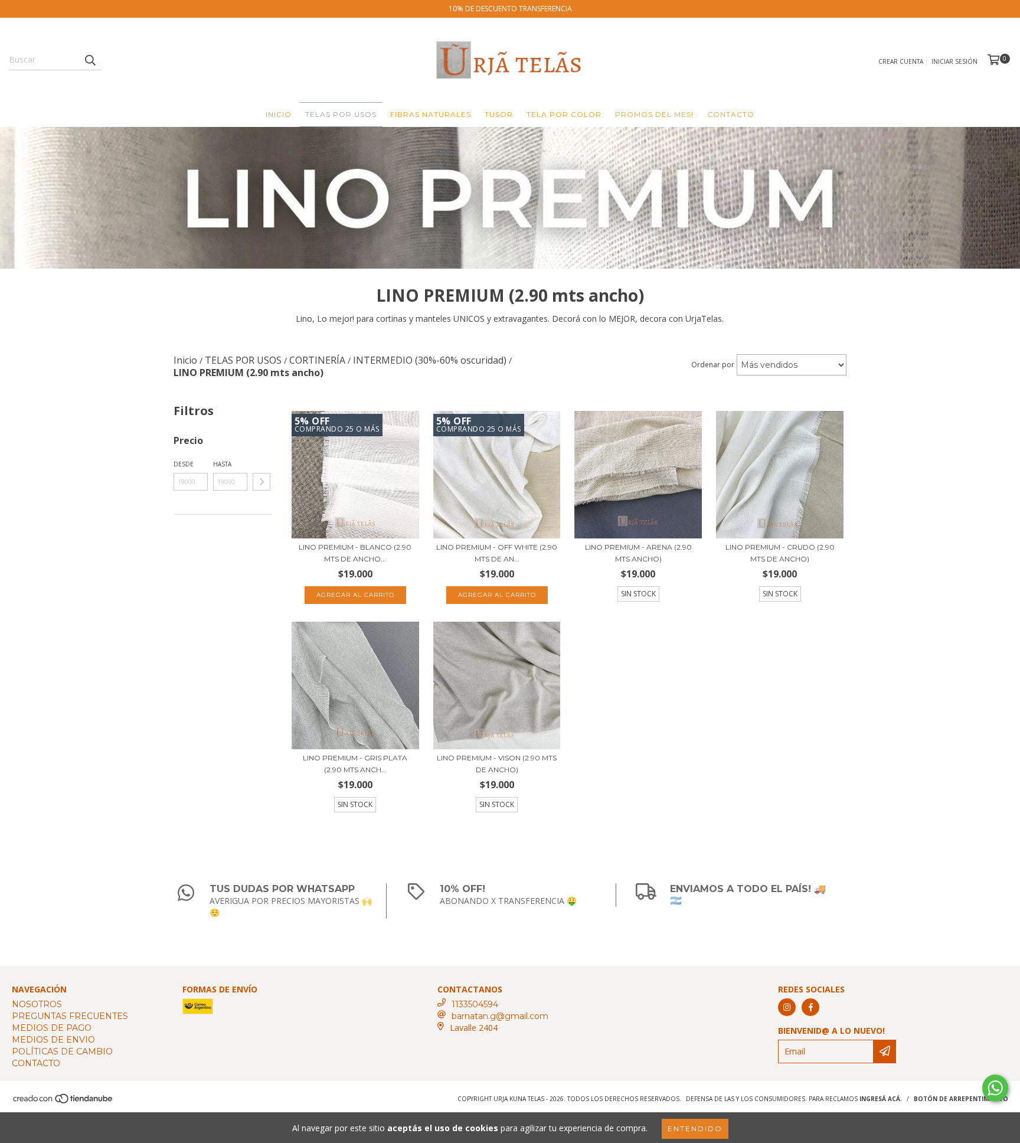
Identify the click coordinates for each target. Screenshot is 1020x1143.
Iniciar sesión (954, 61)
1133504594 (475, 1004)
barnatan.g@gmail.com (500, 1016)
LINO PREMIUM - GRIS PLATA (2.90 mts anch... (355, 763)
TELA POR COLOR (564, 114)
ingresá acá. (880, 1099)
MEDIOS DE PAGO (51, 1028)
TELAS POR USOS (341, 114)
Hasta (222, 464)
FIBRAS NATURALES (430, 114)
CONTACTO (730, 114)
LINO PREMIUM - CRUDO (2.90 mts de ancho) (780, 553)
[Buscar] (90, 59)
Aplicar (261, 482)
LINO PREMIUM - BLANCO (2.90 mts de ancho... (355, 553)
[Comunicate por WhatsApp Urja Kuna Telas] (995, 1088)
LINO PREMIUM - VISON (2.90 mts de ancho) (497, 763)
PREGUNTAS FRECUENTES (70, 1016)
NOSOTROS (37, 1004)
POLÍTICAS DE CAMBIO (62, 1051)
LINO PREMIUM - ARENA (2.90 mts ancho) (638, 553)
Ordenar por (712, 365)
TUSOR (499, 114)
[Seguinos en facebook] (810, 1007)
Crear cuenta (900, 61)
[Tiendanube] (63, 1102)
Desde (184, 464)
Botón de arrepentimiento (961, 1099)
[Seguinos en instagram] (787, 1007)
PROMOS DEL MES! (654, 114)
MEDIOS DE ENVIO (53, 1039)
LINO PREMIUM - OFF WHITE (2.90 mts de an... (496, 553)
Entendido (695, 1128)
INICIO (279, 114)
